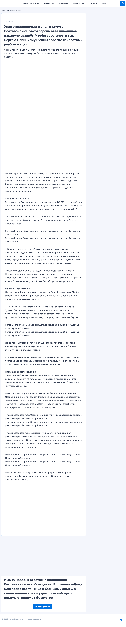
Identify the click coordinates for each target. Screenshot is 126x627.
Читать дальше (42, 607)
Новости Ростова (31, 3)
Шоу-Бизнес (79, 3)
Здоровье (63, 3)
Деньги (93, 3)
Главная (4, 10)
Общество (49, 3)
